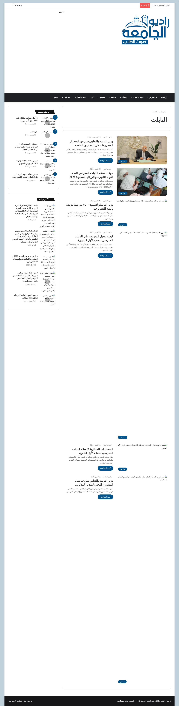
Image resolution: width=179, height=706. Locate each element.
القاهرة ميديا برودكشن (125, 701)
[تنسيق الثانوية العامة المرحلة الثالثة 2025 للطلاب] (47, 300)
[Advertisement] (89, 72)
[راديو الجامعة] (145, 30)
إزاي (93, 97)
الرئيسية (164, 97)
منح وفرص (153, 97)
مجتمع (102, 97)
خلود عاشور (107, 137)
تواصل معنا (28, 701)
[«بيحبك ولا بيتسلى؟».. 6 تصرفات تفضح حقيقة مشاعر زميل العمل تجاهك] (47, 150)
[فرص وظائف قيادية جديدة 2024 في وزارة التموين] (47, 165)
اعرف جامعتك (138, 97)
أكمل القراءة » (105, 160)
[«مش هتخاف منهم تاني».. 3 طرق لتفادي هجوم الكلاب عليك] (47, 179)
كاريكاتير (34, 132)
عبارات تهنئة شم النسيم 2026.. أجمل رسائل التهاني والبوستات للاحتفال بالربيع (25, 259)
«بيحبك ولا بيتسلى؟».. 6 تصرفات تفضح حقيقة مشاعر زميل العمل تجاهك (26, 147)
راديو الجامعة (107, 477)
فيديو (56, 97)
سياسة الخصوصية (15, 701)
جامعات (124, 97)
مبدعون (67, 97)
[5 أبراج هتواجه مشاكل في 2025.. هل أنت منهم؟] (47, 122)
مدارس (113, 97)
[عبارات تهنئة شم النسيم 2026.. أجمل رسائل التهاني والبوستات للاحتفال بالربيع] (47, 262)
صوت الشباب (80, 97)
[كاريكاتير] (47, 135)
